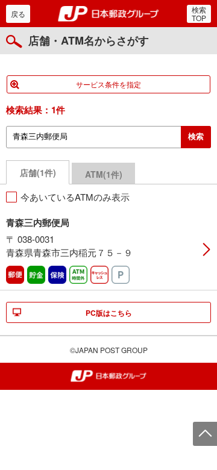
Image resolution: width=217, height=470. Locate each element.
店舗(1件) (38, 172)
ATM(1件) (103, 174)
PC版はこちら (109, 312)
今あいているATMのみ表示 (75, 196)
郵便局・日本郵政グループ (108, 14)
